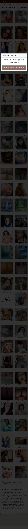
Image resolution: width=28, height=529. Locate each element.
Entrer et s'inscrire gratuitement (14, 67)
